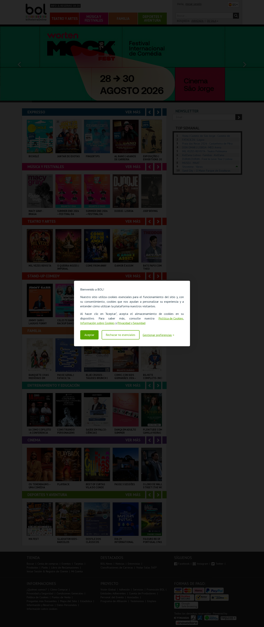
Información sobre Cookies (97, 323)
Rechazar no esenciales (120, 335)
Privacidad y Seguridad (131, 323)
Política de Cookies (170, 318)
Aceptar (89, 335)
